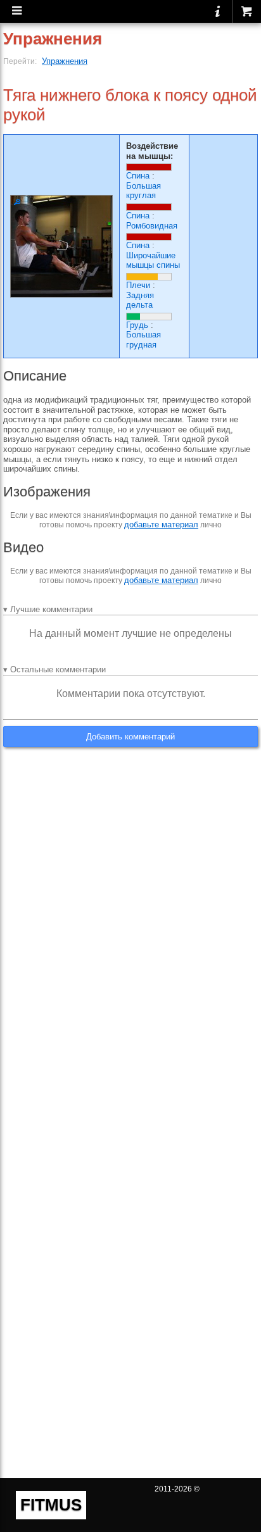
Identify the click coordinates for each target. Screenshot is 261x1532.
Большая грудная (143, 339)
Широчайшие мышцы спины (153, 260)
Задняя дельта (140, 300)
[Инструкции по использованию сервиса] (217, 11)
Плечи (138, 285)
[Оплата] (246, 11)
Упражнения (64, 61)
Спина (138, 175)
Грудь (137, 325)
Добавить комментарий (130, 736)
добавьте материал (161, 524)
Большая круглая (143, 191)
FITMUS (51, 1504)
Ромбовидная (151, 225)
